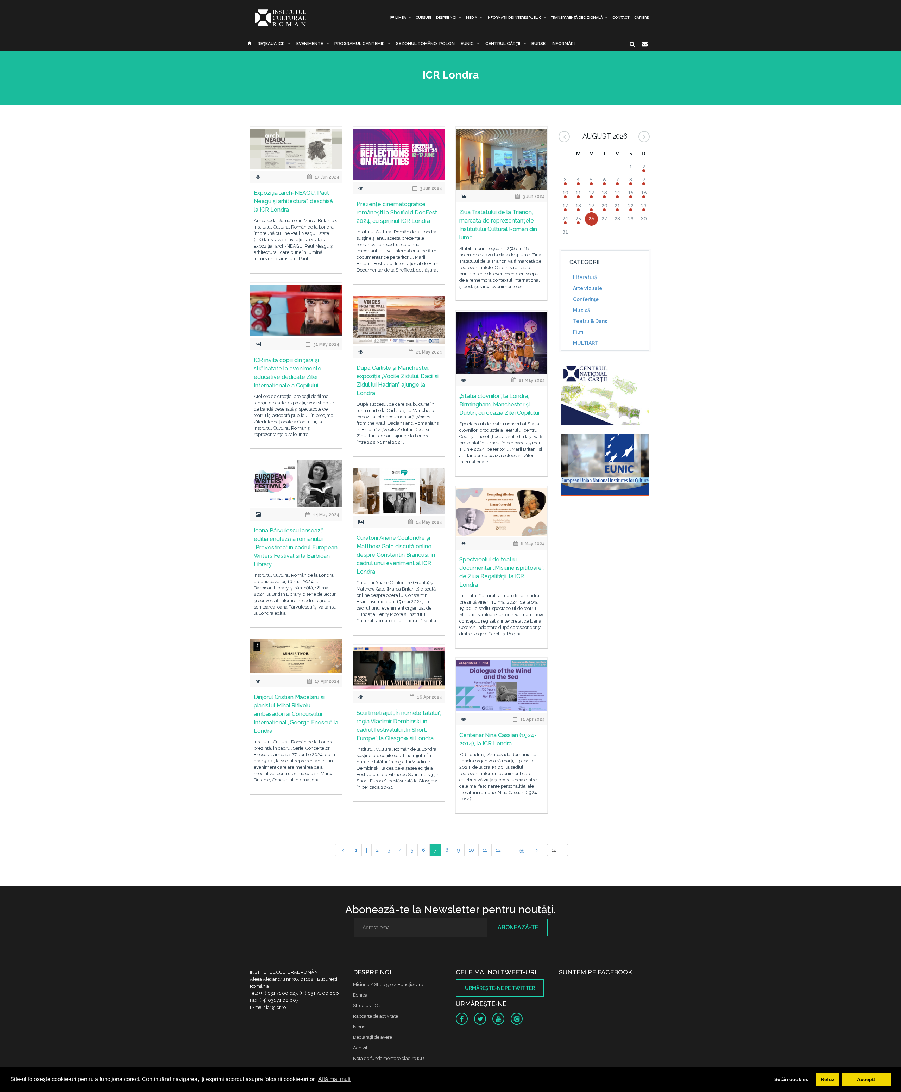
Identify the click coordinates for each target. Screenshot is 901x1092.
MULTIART (585, 343)
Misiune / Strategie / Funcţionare (388, 984)
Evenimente (309, 43)
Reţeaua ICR (271, 43)
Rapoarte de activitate (375, 1016)
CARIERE (641, 17)
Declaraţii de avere (372, 1037)
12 (498, 850)
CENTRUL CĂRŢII (502, 43)
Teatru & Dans (590, 321)
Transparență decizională (577, 17)
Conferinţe (586, 299)
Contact (620, 17)
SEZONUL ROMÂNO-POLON (425, 43)
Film (578, 332)
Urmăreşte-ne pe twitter (500, 988)
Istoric (359, 1026)
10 (471, 850)
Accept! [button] (866, 1079)
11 (485, 850)
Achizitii (361, 1047)
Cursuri (423, 17)
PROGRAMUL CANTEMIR (359, 43)
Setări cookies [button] (791, 1079)
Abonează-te (518, 927)
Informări (563, 43)
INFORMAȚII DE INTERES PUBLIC (514, 17)
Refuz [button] (827, 1079)
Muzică (581, 310)
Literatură (585, 277)
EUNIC (467, 43)
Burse (538, 43)
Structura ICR (367, 1005)
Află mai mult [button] (334, 1079)
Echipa (360, 995)
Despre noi (446, 17)
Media (471, 17)
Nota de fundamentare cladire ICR (388, 1058)
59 (522, 850)
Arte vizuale (587, 288)
